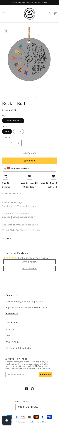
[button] (3, 14)
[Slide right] (36, 97)
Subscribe (45, 374)
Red (7, 131)
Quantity (6, 137)
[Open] (6, 420)
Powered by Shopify (40, 422)
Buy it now (29, 160)
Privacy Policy (12, 342)
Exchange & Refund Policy (18, 348)
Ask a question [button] (29, 268)
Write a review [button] (29, 261)
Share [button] (8, 238)
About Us (9, 329)
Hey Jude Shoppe (25, 422)
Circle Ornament (13, 120)
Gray (18, 131)
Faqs (7, 335)
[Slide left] (23, 97)
